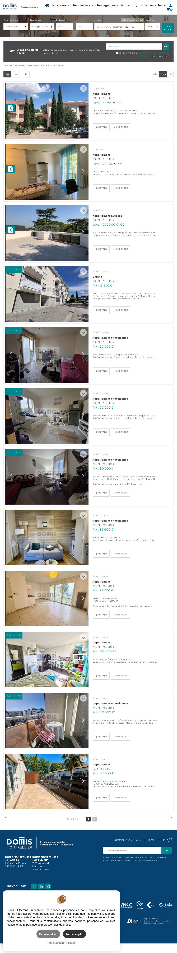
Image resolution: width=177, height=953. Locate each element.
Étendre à (149, 20)
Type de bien (35, 20)
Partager (122, 127)
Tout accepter (74, 934)
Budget (59, 20)
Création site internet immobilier (157, 921)
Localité (97, 20)
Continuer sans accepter (61, 943)
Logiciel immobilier (151, 919)
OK (166, 850)
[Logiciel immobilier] (134, 921)
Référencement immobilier (154, 923)
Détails (103, 127)
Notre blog (129, 5)
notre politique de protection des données (44, 924)
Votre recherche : (11, 20)
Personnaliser (48, 934)
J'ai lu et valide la (128, 53)
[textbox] (119, 26)
